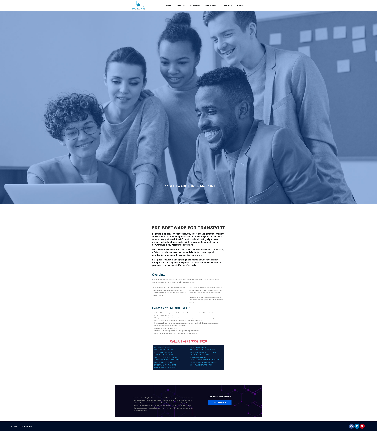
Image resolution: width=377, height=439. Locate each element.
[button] (220, 402)
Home (168, 6)
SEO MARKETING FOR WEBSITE (164, 355)
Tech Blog (227, 6)
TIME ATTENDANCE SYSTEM (163, 350)
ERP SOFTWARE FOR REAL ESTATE (165, 367)
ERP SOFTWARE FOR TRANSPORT (165, 365)
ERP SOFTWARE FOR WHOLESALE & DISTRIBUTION (206, 360)
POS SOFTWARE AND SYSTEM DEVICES (202, 350)
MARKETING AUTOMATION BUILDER (165, 357)
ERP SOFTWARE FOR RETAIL (163, 362)
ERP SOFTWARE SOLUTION (198, 347)
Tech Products (211, 6)
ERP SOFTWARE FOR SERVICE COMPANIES (203, 362)
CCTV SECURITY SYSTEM (162, 347)
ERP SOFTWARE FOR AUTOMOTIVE (201, 365)
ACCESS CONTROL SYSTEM (163, 352)
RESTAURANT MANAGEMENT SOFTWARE (203, 352)
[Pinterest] (362, 426)
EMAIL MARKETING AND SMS (199, 355)
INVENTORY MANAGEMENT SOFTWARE (167, 360)
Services (194, 6)
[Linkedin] (356, 426)
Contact (240, 6)
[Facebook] (351, 426)
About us (181, 6)
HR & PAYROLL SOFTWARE (198, 357)
